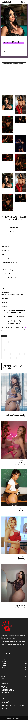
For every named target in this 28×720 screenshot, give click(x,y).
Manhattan (17, 345)
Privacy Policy (4, 702)
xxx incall (22, 353)
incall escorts (4, 345)
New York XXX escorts (15, 347)
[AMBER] (14, 440)
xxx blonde (9, 351)
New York (22, 345)
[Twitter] (9, 48)
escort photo (17, 341)
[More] (19, 48)
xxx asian (4, 351)
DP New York (15, 339)
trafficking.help (12, 643)
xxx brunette (15, 351)
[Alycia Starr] (14, 583)
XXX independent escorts (7, 355)
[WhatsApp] (15, 48)
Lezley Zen (20, 510)
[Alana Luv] (14, 535)
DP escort (22, 337)
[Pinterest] (12, 48)
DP (18, 337)
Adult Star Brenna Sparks (15, 415)
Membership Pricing (6, 689)
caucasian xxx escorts (6, 337)
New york (7, 39)
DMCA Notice (4, 708)
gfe (14, 343)
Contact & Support (6, 692)
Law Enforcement (6, 710)
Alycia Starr (20, 605)
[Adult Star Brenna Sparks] (14, 392)
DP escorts (4, 339)
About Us (3, 686)
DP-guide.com (5, 341)
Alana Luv (21, 558)
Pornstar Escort (15, 349)
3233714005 (10, 335)
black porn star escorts (18, 335)
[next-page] (25, 612)
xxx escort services (15, 353)
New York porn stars (6, 347)
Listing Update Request (7, 690)
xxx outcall (13, 357)
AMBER (22, 462)
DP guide (9, 339)
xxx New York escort (6, 357)
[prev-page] (23, 612)
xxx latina (15, 355)
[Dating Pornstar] (6, 2)
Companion (14, 337)
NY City (23, 347)
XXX (20, 349)
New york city (16, 39)
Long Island (11, 345)
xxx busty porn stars (6, 353)
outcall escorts (8, 349)
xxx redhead (19, 357)
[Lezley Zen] (14, 487)
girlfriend (18, 343)
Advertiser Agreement (7, 701)
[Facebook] (5, 48)
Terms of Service (5, 704)
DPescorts (11, 341)
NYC (3, 349)
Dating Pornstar (10, 45)
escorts (10, 343)
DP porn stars (22, 339)
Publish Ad (4, 687)
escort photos (4, 343)
